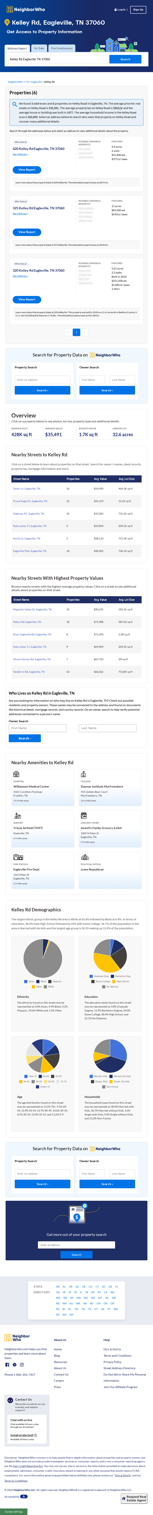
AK (58, 1286)
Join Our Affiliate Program (120, 1387)
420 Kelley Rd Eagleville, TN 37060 (38, 149)
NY (92, 1303)
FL (116, 1286)
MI (72, 1298)
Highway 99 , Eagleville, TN (28, 513)
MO (86, 1298)
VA (103, 1309)
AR (71, 1286)
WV (65, 1314)
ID (75, 1292)
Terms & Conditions (15, 1480)
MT (100, 1298)
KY (100, 1292)
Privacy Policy (112, 1362)
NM (78, 1303)
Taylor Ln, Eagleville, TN (26, 488)
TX (90, 1309)
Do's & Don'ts (112, 1349)
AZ (77, 1286)
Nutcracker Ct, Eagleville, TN (29, 525)
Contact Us (61, 1374)
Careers (59, 1380)
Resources (60, 1362)
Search (42, 390)
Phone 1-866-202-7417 (19, 1374)
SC (70, 1309)
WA (116, 1309)
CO (91, 1286)
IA (70, 1292)
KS (93, 1292)
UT (96, 1309)
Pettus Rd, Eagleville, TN (27, 621)
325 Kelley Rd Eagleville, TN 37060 (38, 208)
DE (111, 1286)
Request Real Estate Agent (136, 1498)
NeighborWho (15, 81)
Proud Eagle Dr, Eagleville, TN (30, 501)
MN (78, 1298)
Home (58, 1349)
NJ (72, 1303)
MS (93, 1298)
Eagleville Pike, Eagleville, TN (29, 550)
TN (27, 81)
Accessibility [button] (11, 1496)
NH (65, 1303)
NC (107, 1298)
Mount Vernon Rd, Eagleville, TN (32, 659)
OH (98, 1303)
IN (87, 1292)
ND (114, 1298)
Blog (57, 1355)
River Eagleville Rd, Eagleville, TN (32, 634)
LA (106, 1292)
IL (81, 1292)
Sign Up (138, 9)
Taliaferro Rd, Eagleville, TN (29, 671)
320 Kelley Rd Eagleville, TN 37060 (38, 270)
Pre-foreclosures (61, 48)
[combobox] (58, 59)
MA (112, 1292)
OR (112, 1303)
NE (58, 1303)
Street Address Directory (119, 1368)
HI (64, 1292)
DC (104, 1286)
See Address (20, 154)
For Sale (39, 48)
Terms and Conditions (118, 1355)
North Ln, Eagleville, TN (26, 538)
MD (58, 1298)
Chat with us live (21, 1420)
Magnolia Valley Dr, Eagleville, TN (32, 609)
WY (72, 1314)
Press (57, 1387)
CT (97, 1286)
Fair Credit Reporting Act (28, 1466)
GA (58, 1292)
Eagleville (36, 81)
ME (65, 1298)
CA (84, 1286)
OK (106, 1303)
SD (77, 1309)
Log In (121, 9)
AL (64, 1286)
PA (58, 1309)
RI (64, 1309)
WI (58, 1314)
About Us (60, 1368)
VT (109, 1309)
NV (85, 1303)
